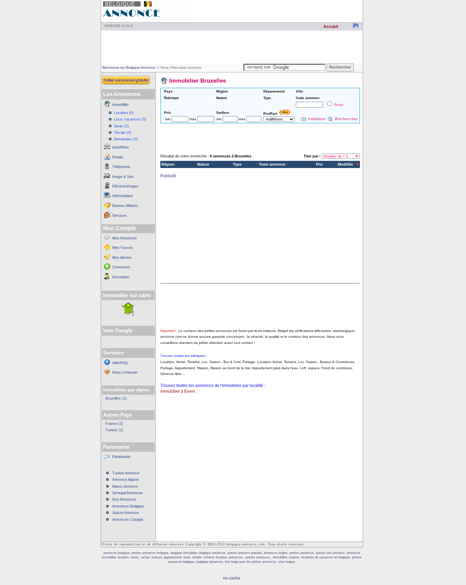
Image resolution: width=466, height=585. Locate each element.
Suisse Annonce (125, 513)
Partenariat (121, 457)
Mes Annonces (124, 238)
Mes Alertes (122, 257)
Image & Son (122, 177)
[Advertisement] (283, 10)
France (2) (114, 423)
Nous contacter (125, 372)
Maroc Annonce (125, 486)
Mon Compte (119, 228)
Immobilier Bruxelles (197, 81)
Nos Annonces (124, 499)
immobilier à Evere (177, 391)
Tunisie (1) (114, 430)
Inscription (120, 277)
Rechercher (346, 119)
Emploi (117, 157)
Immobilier (120, 104)
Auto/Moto (120, 147)
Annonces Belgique (128, 506)
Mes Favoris (122, 248)
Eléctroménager (125, 186)
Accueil (330, 26)
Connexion (121, 267)
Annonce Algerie (125, 479)
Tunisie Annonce (126, 473)
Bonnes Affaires (125, 206)
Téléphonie (121, 167)
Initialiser (317, 119)
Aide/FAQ (120, 363)
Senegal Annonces (127, 493)
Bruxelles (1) (116, 398)
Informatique (122, 196)
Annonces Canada (127, 519)
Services (119, 215)
